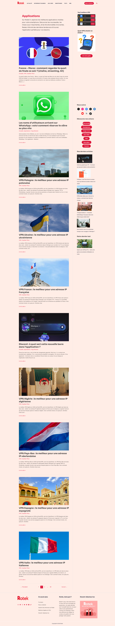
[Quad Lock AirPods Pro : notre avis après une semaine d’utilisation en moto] (84, 243)
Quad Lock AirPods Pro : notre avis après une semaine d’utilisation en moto (86, 252)
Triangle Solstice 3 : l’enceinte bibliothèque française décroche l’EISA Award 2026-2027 (85, 215)
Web (70, 3)
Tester (92, 16)
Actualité (29, 3)
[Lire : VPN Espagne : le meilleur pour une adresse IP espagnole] (44, 491)
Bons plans (86, 142)
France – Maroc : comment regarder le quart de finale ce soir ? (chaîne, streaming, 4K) (42, 69)
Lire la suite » (22, 85)
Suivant (64, 587)
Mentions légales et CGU (44, 610)
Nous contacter (42, 604)
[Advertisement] (86, 81)
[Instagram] (82, 109)
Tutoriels (86, 146)
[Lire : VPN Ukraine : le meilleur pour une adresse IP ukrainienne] (44, 217)
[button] (89, 3)
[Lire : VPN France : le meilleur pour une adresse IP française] (44, 272)
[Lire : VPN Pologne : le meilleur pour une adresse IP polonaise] (44, 163)
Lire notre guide (86, 55)
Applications (27, 131)
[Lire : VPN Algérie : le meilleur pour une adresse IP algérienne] (44, 381)
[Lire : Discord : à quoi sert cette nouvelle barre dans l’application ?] (44, 327)
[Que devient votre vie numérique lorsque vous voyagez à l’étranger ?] (83, 223)
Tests (65, 3)
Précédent (24, 587)
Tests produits (86, 123)
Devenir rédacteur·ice (43, 613)
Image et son (86, 131)
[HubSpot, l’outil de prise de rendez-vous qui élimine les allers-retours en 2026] (84, 173)
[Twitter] (22, 604)
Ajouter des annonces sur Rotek (46, 607)
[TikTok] (90, 113)
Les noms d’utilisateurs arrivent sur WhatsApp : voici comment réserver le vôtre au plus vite (43, 125)
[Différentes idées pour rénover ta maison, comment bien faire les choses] (84, 190)
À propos (40, 602)
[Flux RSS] (86, 113)
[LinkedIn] (94, 109)
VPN (25, 73)
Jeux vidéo (50, 3)
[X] (78, 109)
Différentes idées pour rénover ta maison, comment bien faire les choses (85, 198)
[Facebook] (86, 109)
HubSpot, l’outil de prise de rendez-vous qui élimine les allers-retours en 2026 (86, 181)
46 (50, 587)
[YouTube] (82, 113)
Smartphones (58, 3)
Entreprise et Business (40, 3)
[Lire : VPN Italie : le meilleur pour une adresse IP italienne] (44, 545)
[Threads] (90, 109)
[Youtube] (24, 604)
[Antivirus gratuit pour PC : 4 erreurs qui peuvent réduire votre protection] (84, 158)
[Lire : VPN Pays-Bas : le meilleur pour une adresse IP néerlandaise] (44, 436)
